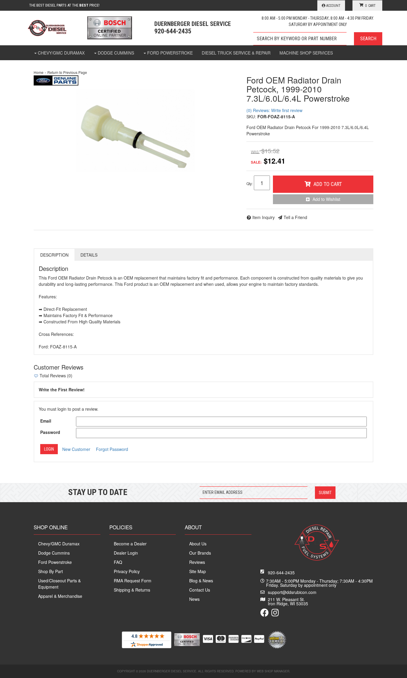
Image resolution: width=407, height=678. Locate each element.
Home (39, 72)
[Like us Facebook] (264, 614)
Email (45, 421)
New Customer (76, 449)
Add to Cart (327, 184)
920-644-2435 (281, 572)
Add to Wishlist (326, 199)
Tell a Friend (295, 217)
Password (50, 432)
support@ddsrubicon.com (292, 592)
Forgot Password (112, 449)
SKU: (251, 117)
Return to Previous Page (67, 72)
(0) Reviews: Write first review (274, 110)
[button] (317, 38)
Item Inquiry (263, 217)
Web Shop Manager (273, 671)
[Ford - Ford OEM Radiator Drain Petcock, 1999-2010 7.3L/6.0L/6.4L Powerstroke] (56, 80)
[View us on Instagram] (275, 614)
